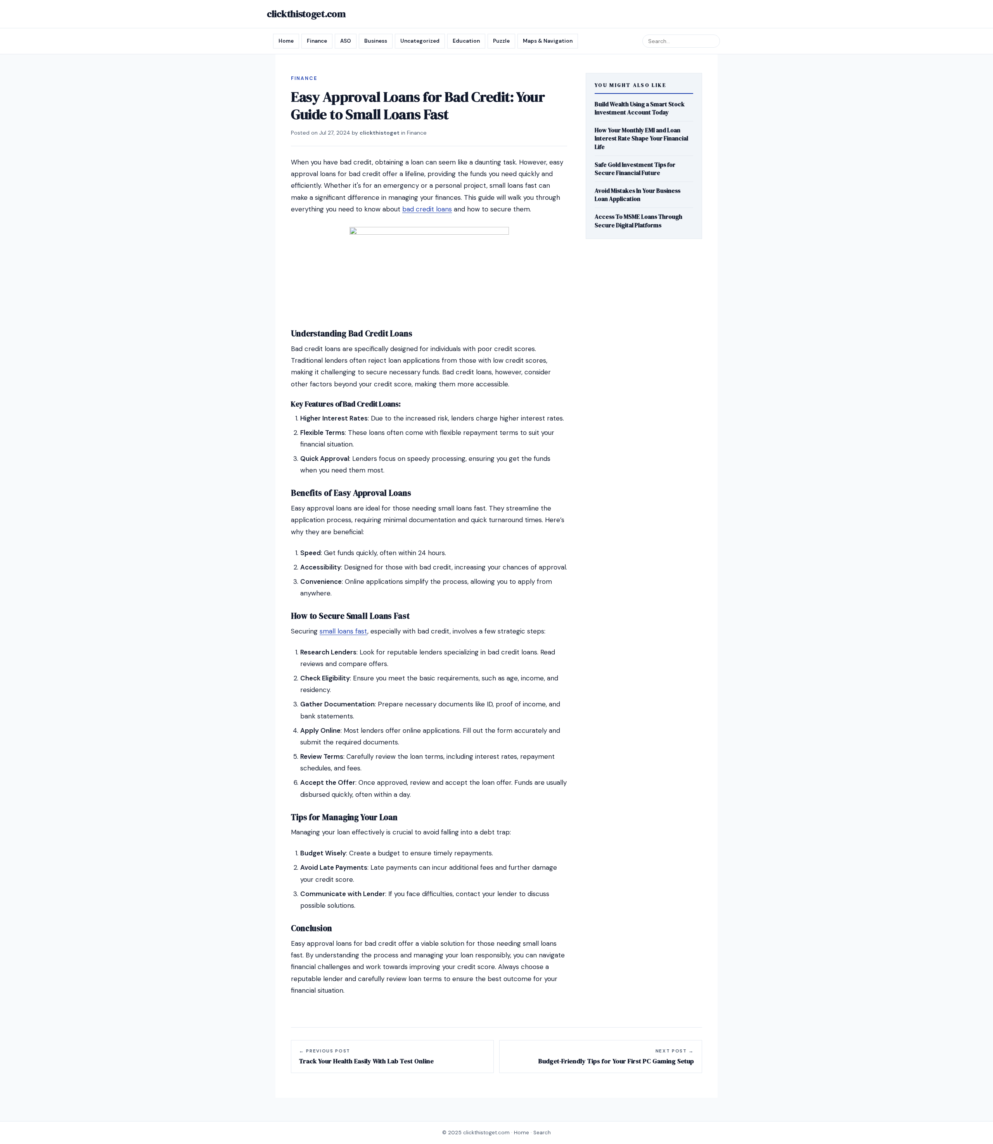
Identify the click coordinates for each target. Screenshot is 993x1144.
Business (375, 41)
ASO (345, 41)
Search (542, 1132)
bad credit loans (427, 209)
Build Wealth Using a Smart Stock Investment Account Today (640, 108)
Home (286, 41)
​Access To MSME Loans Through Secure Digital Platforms (638, 221)
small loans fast (343, 631)
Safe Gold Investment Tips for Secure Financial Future (635, 169)
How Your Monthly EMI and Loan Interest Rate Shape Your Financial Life (641, 138)
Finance (317, 41)
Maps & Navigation (548, 41)
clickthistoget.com (306, 13)
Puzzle (501, 41)
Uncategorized (419, 41)
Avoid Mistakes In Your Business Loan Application (637, 195)
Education (466, 41)
